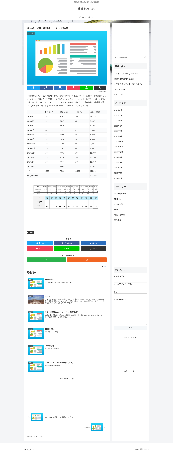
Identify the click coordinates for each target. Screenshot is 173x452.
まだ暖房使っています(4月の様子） (128, 84)
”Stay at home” (120, 89)
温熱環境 (117, 220)
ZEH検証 (31, 232)
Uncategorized (120, 194)
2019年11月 (119, 147)
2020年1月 (118, 136)
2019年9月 (118, 157)
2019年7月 (118, 168)
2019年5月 (118, 178)
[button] (145, 57)
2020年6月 (118, 110)
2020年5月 (118, 115)
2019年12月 (119, 142)
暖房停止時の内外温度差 (124, 79)
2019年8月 (118, 163)
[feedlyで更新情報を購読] (46, 259)
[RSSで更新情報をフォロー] (87, 259)
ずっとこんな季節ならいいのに (126, 74)
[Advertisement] (67, 394)
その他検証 (118, 204)
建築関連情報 (119, 215)
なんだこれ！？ (120, 95)
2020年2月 (118, 131)
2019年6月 (118, 173)
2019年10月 (119, 152)
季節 (116, 210)
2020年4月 (118, 121)
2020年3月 (118, 126)
